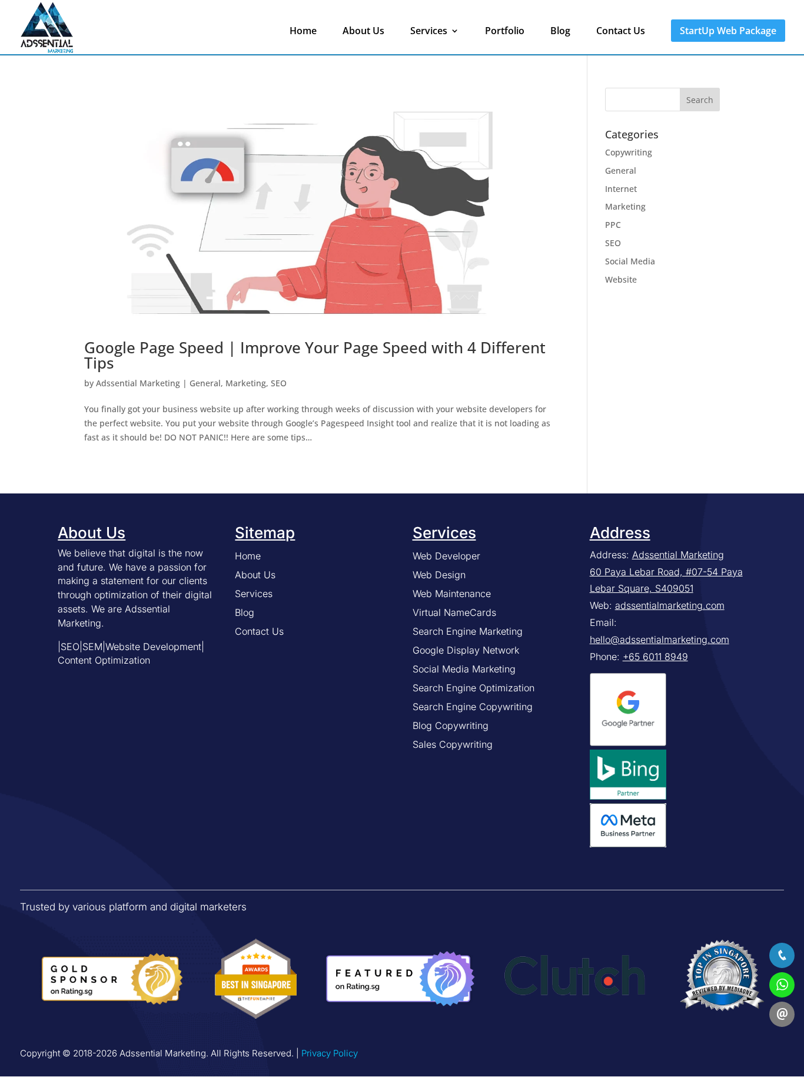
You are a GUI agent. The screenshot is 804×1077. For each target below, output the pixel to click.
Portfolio (504, 31)
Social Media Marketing (464, 669)
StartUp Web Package (728, 30)
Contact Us (620, 31)
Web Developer (446, 556)
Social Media (630, 261)
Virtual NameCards (454, 612)
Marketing (245, 383)
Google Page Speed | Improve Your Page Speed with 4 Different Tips (315, 355)
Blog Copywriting (451, 725)
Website (621, 279)
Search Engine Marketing (468, 631)
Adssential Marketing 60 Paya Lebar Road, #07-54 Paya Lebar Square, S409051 (666, 572)
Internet (621, 188)
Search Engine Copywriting (473, 707)
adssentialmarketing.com (670, 605)
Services (428, 31)
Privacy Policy (329, 1053)
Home (303, 31)
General (205, 383)
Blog (560, 31)
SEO (279, 383)
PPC (613, 224)
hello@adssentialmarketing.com (659, 639)
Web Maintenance (452, 593)
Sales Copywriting (453, 744)
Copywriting (628, 152)
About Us (363, 31)
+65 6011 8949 (655, 656)
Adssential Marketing (138, 383)
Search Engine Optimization (473, 688)
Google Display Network (466, 650)
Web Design (439, 575)
